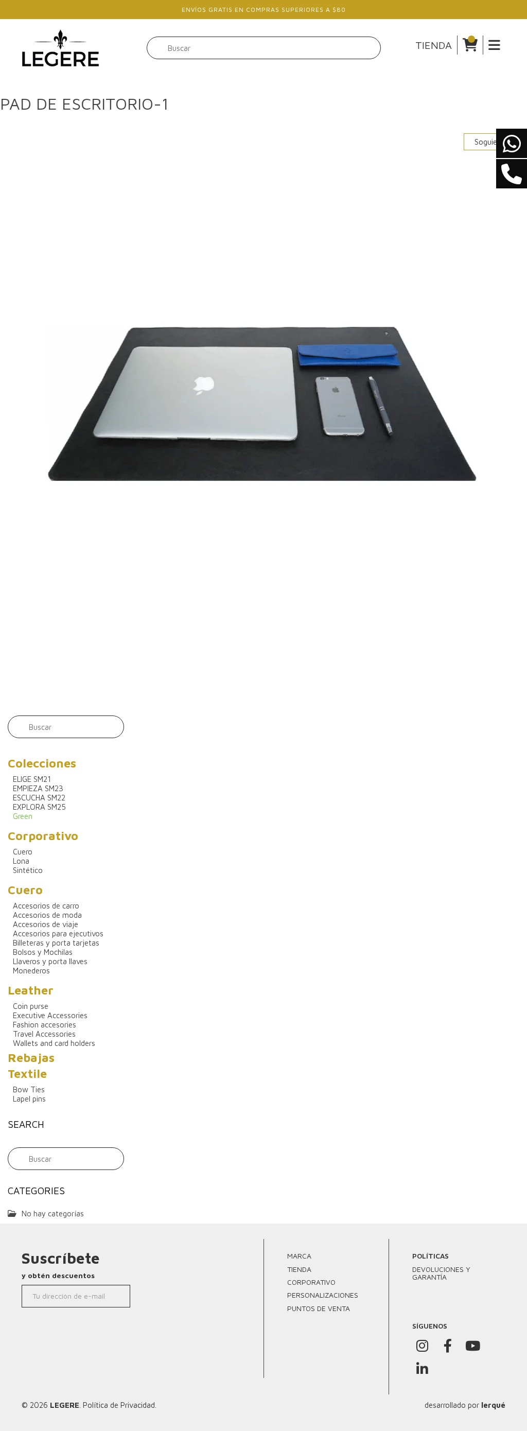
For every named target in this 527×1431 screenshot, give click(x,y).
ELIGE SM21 (32, 779)
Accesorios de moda (47, 915)
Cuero (22, 851)
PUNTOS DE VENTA (318, 1308)
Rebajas (31, 1057)
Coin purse (30, 1006)
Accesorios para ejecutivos (58, 933)
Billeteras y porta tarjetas (56, 942)
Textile (27, 1073)
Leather (31, 990)
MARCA (299, 1255)
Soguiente (493, 141)
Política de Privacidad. (119, 1405)
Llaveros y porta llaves (50, 961)
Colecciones (42, 763)
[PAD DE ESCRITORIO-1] (263, 413)
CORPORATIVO (311, 1282)
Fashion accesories (44, 1024)
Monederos (31, 970)
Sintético (28, 870)
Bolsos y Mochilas (43, 952)
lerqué (493, 1405)
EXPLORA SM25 (39, 806)
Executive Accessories (50, 1015)
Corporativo (43, 836)
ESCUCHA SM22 (39, 797)
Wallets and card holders (54, 1043)
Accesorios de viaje (45, 924)
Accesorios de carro (46, 905)
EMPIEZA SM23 (38, 788)
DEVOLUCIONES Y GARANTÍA (441, 1273)
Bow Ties (29, 1089)
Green (22, 816)
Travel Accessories (44, 1033)
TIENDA (433, 45)
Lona (21, 861)
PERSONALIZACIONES (322, 1294)
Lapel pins (29, 1098)
